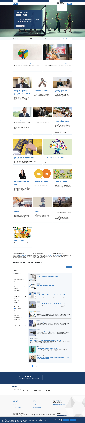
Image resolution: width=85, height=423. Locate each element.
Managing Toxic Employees (61, 181)
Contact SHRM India (16, 406)
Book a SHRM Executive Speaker (18, 407)
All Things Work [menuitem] (47, 38)
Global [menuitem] (58, 5)
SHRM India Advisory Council (18, 401)
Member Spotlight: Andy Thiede (62, 210)
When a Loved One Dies (40, 120)
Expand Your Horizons (19, 240)
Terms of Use (16, 421)
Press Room (15, 404)
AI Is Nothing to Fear (19, 120)
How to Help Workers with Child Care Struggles (56, 63)
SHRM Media (49, 255)
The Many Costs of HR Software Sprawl (54, 157)
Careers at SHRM (16, 403)
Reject (66, 419)
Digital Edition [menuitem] (30, 38)
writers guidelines (58, 255)
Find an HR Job (35, 404)
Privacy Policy (23, 421)
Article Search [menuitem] (38, 38)
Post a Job (34, 403)
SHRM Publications (22, 255)
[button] (68, 4)
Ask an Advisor (35, 400)
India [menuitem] (58, 7)
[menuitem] (64, 1)
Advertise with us (36, 406)
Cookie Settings (58, 419)
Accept (73, 419)
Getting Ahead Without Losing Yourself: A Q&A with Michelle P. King (22, 183)
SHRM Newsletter (36, 401)
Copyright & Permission (37, 407)
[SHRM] (15, 4)
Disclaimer (36, 415)
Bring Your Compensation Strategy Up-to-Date (25, 63)
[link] (27, 52)
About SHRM (15, 400)
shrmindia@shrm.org (58, 400)
